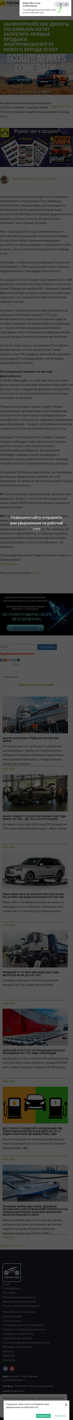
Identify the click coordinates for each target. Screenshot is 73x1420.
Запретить (60, 1415)
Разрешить (43, 1415)
